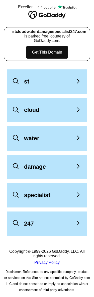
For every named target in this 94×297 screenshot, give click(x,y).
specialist (37, 195)
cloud (31, 110)
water (31, 138)
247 (29, 223)
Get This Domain (47, 52)
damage (35, 166)
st (26, 81)
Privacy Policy (47, 262)
